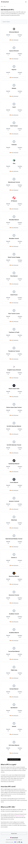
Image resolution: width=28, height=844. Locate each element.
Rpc (5, 6)
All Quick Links (14, 833)
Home (2, 6)
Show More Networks (14, 759)
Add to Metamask (14, 40)
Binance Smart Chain (19, 815)
